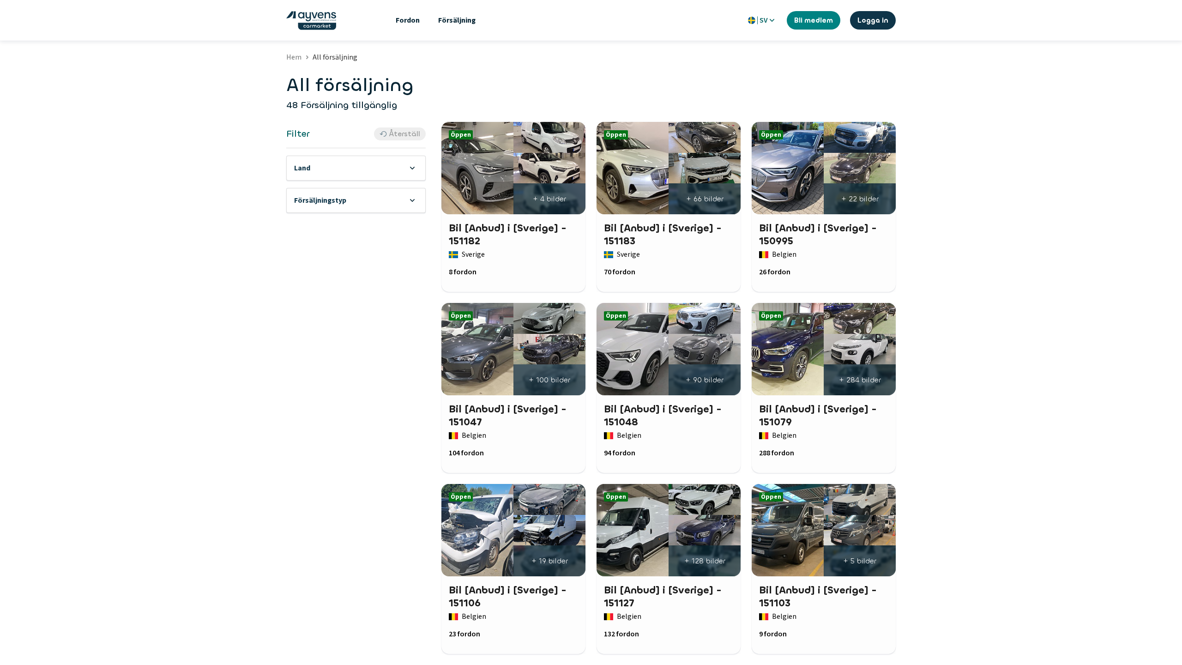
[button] (356, 168)
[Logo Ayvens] (311, 20)
